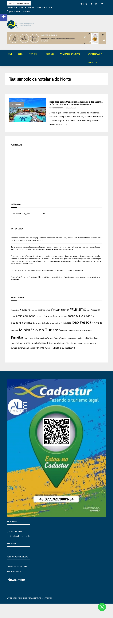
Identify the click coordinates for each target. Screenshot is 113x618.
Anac (88, 310)
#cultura (25, 309)
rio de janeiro (80, 338)
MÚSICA (64, 331)
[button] (3, 17)
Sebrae (19, 343)
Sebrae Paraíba (31, 342)
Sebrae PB (44, 342)
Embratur (46, 323)
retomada (71, 338)
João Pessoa (81, 322)
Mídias (91, 62)
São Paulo (77, 343)
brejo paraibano (25, 316)
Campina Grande (52, 316)
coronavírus (76, 316)
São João (69, 343)
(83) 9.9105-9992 (14, 531)
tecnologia (85, 343)
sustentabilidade (58, 343)
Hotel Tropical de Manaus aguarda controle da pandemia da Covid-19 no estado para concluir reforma (76, 103)
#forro (33, 310)
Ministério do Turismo (40, 330)
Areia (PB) (95, 309)
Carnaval (64, 316)
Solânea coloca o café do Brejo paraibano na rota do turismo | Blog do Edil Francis (45, 237)
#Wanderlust (95, 54)
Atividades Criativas (70, 54)
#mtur (55, 309)
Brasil (13, 316)
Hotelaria (16, 104)
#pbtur (65, 309)
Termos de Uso (14, 571)
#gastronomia (43, 309)
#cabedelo (15, 310)
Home (9, 54)
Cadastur (39, 316)
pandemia (87, 330)
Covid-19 (89, 316)
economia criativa (21, 322)
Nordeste (72, 330)
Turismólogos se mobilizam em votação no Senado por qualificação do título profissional (48, 247)
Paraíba (17, 337)
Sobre (20, 54)
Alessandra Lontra (56, 108)
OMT (79, 331)
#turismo (77, 309)
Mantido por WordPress (17, 598)
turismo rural (43, 347)
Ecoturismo (37, 323)
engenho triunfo (56, 323)
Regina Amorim (60, 338)
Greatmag (37, 598)
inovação (67, 322)
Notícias (33, 54)
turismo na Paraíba (26, 348)
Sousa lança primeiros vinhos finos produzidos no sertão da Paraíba (54, 270)
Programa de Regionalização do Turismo (38, 338)
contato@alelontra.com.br (18, 536)
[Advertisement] (56, 172)
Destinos (49, 54)
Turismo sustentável (63, 347)
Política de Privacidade (17, 566)
